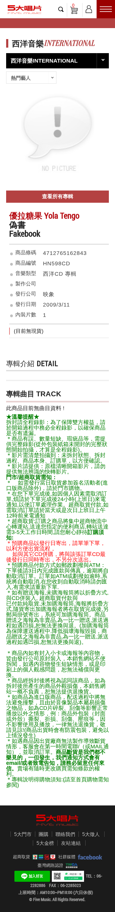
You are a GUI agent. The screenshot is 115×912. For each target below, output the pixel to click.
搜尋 (61, 9)
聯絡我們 (65, 834)
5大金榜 (45, 843)
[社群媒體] (88, 857)
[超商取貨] (42, 857)
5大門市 (23, 834)
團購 (43, 834)
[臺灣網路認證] (70, 865)
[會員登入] (89, 8)
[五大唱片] (57, 820)
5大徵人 (91, 834)
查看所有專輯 (57, 196)
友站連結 (71, 843)
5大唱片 (24, 9)
